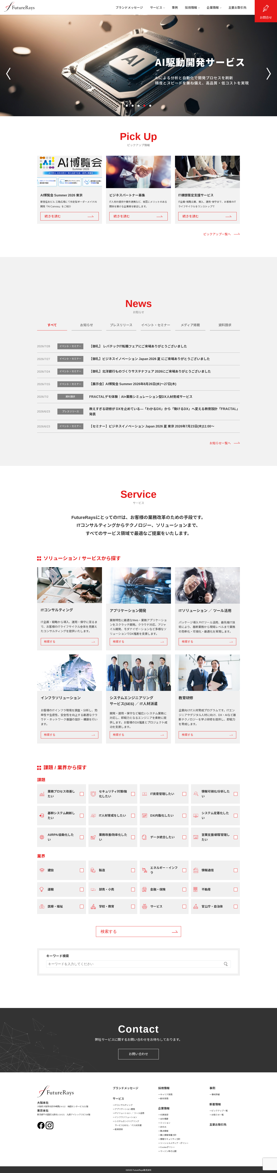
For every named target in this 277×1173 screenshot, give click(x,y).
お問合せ (266, 17)
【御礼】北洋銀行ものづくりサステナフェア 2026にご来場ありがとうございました (150, 371)
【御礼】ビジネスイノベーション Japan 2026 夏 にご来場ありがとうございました (149, 359)
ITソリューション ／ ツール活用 (129, 1113)
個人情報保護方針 (168, 1135)
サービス (156, 7)
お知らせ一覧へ (220, 443)
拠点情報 (164, 1131)
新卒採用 (164, 1098)
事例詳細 (216, 1094)
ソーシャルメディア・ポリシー (174, 1143)
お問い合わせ (138, 1054)
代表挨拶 (164, 1115)
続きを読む (53, 216)
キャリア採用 (166, 1094)
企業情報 (213, 7)
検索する (49, 641)
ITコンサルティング (124, 1105)
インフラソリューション (126, 1117)
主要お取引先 (237, 7)
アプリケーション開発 (125, 1109)
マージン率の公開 (168, 1151)
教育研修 (119, 1129)
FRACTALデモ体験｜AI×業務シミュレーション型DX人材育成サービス (140, 396)
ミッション (165, 1123)
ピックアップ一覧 (220, 1111)
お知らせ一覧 (218, 1115)
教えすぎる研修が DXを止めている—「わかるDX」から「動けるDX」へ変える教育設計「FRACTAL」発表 (164, 411)
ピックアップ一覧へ (217, 234)
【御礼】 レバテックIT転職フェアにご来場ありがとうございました (138, 346)
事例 (175, 7)
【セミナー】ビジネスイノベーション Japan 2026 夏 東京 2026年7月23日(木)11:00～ (151, 426)
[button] (127, 106)
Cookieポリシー (167, 1147)
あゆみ (163, 1127)
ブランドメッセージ (129, 7)
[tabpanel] (138, 649)
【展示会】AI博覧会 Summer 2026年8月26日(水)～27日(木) (132, 384)
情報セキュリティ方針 (170, 1139)
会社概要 (164, 1119)
